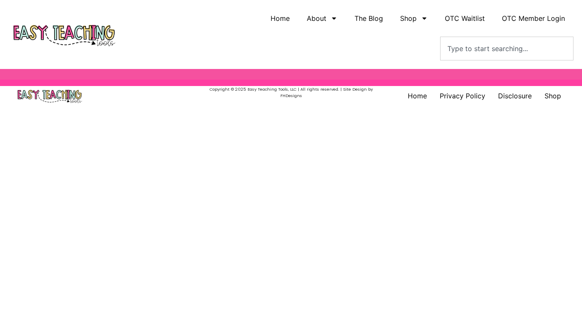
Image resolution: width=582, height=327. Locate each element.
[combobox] (506, 48)
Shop (553, 96)
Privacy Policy (462, 96)
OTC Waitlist (465, 18)
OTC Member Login (533, 18)
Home (280, 18)
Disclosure (515, 96)
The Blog (368, 18)
